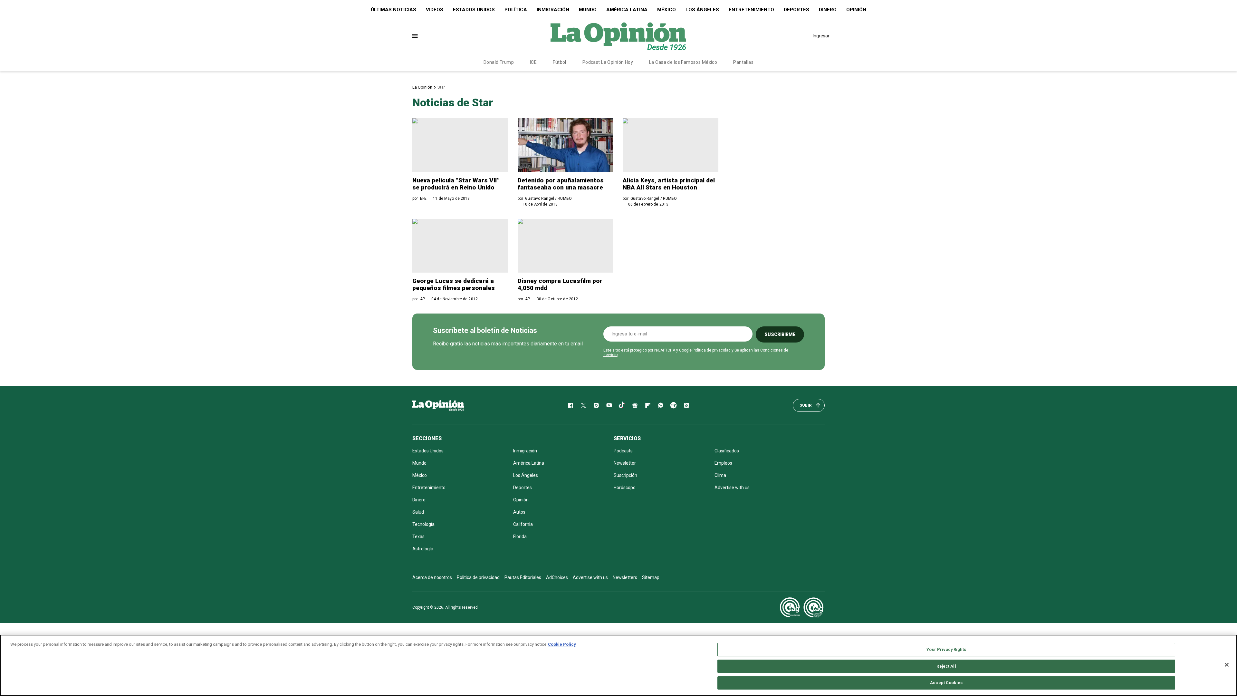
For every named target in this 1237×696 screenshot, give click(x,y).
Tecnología (423, 524)
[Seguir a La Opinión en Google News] (634, 405)
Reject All (946, 666)
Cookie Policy (562, 644)
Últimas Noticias (393, 10)
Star (441, 87)
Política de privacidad (712, 350)
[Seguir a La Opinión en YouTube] (609, 405)
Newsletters (625, 577)
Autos (519, 512)
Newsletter (625, 463)
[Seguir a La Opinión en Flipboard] (647, 405)
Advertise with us (732, 487)
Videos (434, 10)
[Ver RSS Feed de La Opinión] (686, 405)
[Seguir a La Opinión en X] (583, 405)
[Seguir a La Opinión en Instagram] (596, 405)
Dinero (828, 10)
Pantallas (743, 62)
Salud (418, 512)
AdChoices (557, 577)
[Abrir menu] (415, 36)
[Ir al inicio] (438, 405)
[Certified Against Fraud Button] (802, 607)
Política (515, 10)
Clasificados (726, 450)
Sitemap (650, 577)
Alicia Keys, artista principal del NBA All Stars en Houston (669, 184)
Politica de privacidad (478, 577)
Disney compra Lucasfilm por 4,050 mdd (560, 284)
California (523, 524)
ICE (533, 62)
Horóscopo (625, 487)
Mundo (588, 10)
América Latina (626, 10)
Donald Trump (499, 62)
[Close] (1227, 665)
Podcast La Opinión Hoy (607, 62)
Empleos (723, 463)
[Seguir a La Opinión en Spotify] (673, 405)
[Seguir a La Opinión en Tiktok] (622, 405)
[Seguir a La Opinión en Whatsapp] (660, 405)
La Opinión (422, 87)
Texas (418, 536)
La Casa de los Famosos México (683, 62)
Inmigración (553, 10)
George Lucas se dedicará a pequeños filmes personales (453, 284)
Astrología (422, 548)
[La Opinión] (618, 36)
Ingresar (821, 35)
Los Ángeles (702, 10)
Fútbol (559, 62)
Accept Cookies (946, 682)
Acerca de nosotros (432, 577)
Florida (520, 536)
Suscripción (625, 475)
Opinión (856, 10)
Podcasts (623, 450)
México (666, 10)
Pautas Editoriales (522, 577)
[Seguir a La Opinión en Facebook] (570, 405)
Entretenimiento (751, 10)
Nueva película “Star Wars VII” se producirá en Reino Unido (456, 184)
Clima (720, 475)
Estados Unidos (474, 10)
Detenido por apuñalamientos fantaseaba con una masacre (561, 184)
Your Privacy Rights (946, 649)
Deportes (796, 10)
